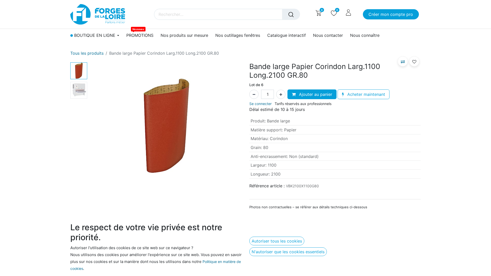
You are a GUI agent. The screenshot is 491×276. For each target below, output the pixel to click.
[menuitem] (140, 35)
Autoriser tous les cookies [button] (277, 241)
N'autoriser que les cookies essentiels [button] (288, 251)
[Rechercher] (291, 14)
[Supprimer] (254, 94)
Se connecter (260, 103)
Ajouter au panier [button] (315, 94)
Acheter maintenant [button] (365, 94)
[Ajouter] (280, 94)
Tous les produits (87, 53)
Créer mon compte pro (391, 14)
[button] (100, 126)
